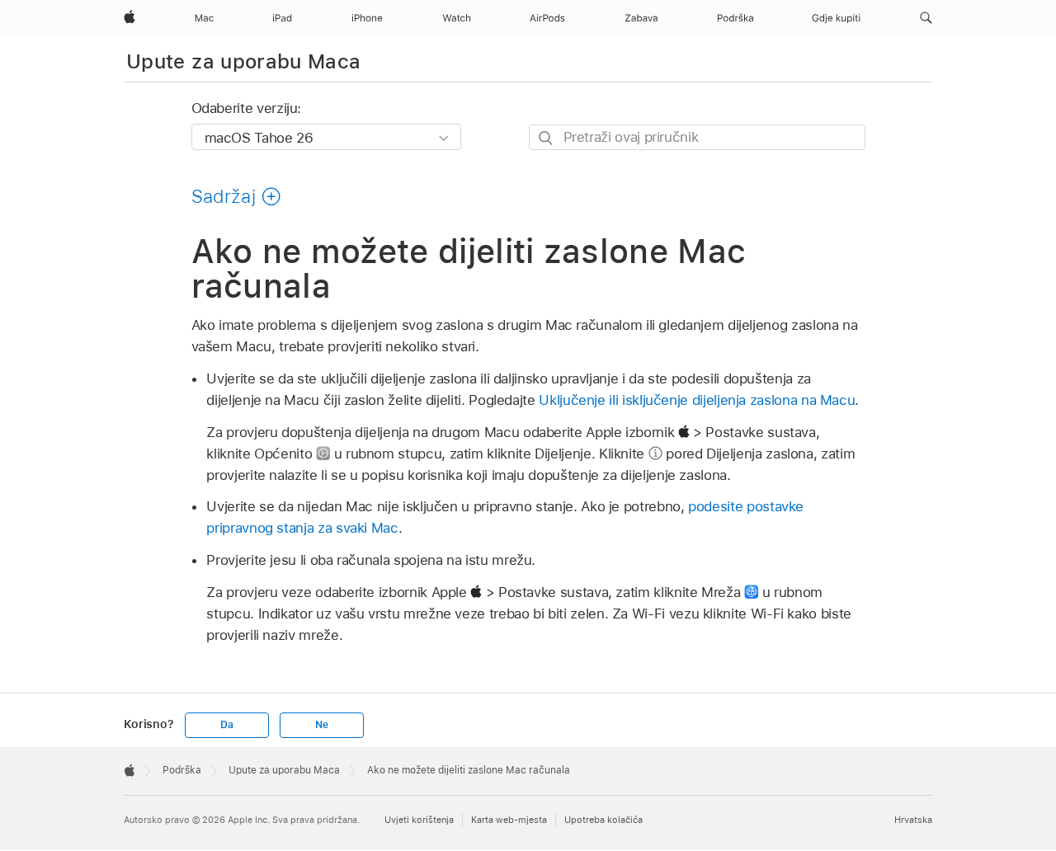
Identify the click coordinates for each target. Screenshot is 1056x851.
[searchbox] (697, 137)
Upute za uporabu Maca (243, 61)
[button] (926, 18)
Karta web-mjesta (509, 819)
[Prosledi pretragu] (546, 138)
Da (226, 725)
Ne (321, 725)
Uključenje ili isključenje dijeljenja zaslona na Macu (697, 400)
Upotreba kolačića (603, 819)
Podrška (182, 770)
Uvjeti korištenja (419, 819)
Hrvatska (913, 819)
